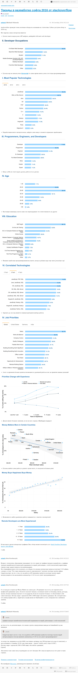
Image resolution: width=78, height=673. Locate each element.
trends (2, 15)
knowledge (11, 15)
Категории (72, 28)
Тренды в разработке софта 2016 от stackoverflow (36, 10)
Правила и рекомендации (9, 659)
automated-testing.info (7, 5)
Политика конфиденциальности (44, 659)
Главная (71, 25)
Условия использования (25, 659)
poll (6, 15)
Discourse (13, 663)
